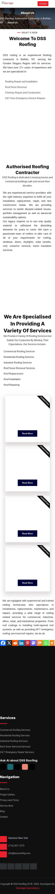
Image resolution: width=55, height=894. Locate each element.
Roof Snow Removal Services (15, 746)
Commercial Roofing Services (15, 730)
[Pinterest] (27, 643)
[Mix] (40, 643)
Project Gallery (7, 794)
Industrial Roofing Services (14, 741)
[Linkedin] (21, 643)
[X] (9, 643)
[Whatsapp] (46, 643)
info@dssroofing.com (19, 853)
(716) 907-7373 (16, 845)
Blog (2, 811)
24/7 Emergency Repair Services (17, 752)
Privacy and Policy (9, 800)
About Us (4, 789)
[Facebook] (3, 643)
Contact (43, 3)
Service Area (6, 805)
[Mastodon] (34, 643)
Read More (27, 433)
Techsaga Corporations (27, 888)
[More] (52, 643)
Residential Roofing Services (15, 735)
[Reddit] (15, 643)
